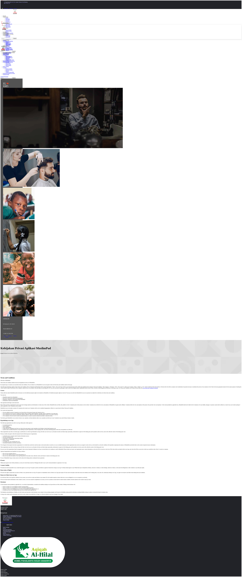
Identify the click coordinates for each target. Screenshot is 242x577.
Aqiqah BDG (3, 571)
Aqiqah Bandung (4, 572)
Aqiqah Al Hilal (4, 569)
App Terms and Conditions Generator (150, 388)
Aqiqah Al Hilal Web (5, 574)
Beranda (2, 353)
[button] (25, 23)
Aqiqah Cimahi (4, 575)
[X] (2, 8)
